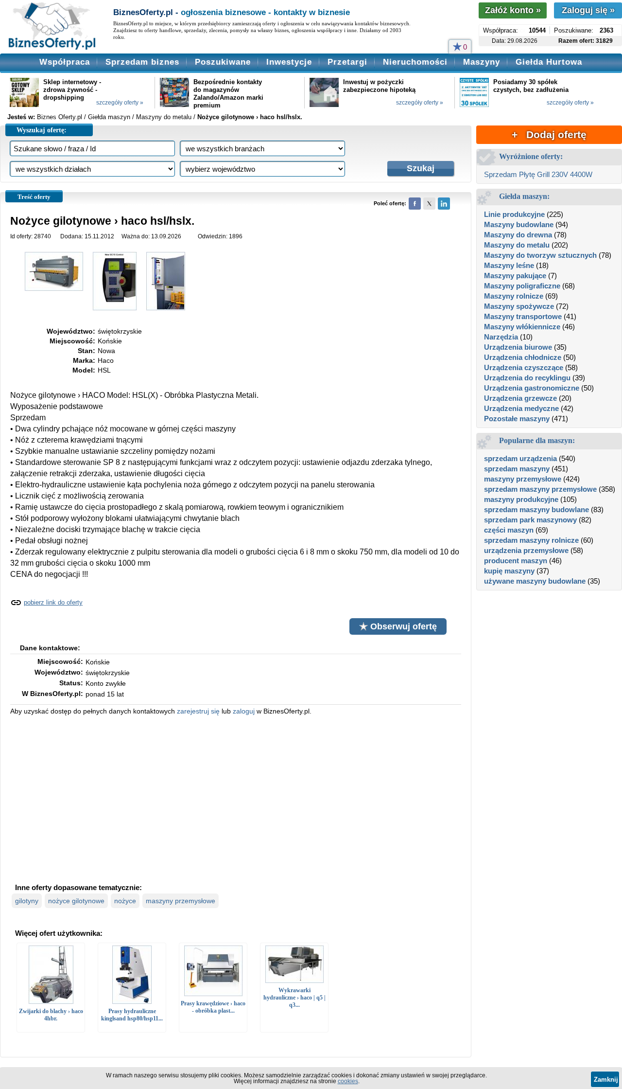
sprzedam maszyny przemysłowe (540, 489)
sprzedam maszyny (517, 468)
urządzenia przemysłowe (526, 550)
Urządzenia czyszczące (523, 367)
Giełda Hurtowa (549, 62)
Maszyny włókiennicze (522, 326)
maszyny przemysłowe (180, 901)
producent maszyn (515, 560)
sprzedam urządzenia (520, 458)
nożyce (125, 901)
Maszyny (481, 62)
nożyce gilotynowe (76, 901)
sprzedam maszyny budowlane (536, 509)
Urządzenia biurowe (518, 347)
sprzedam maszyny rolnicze (531, 540)
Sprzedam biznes (142, 62)
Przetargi (347, 62)
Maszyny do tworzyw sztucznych (540, 255)
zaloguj (244, 711)
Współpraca (64, 62)
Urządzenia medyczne (521, 408)
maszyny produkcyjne (521, 499)
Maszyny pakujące (515, 275)
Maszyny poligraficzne (522, 286)
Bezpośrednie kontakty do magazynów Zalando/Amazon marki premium (228, 93)
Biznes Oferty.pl (59, 117)
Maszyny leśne (509, 265)
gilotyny (26, 901)
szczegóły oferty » (119, 102)
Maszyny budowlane (518, 224)
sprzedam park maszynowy (530, 520)
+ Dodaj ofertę (549, 134)
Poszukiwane (223, 62)
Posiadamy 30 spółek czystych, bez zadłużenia (531, 85)
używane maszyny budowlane (535, 581)
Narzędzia (501, 337)
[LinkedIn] (444, 203)
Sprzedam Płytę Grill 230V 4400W (538, 174)
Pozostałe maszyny (517, 418)
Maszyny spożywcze (519, 306)
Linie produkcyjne (514, 214)
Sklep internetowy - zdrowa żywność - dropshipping (72, 89)
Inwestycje (289, 62)
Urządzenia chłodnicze (522, 357)
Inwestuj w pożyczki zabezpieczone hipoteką (379, 85)
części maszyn (509, 530)
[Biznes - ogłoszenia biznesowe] (52, 26)
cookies (348, 1081)
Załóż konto (513, 10)
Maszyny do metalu (517, 245)
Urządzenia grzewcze (520, 398)
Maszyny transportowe (523, 316)
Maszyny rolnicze (513, 296)
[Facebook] (415, 203)
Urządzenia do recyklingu (527, 378)
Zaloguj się (588, 10)
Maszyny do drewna (518, 235)
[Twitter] (429, 203)
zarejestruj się (198, 711)
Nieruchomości (415, 62)
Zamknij (606, 1079)
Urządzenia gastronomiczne (531, 388)
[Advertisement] (235, 798)
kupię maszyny (509, 571)
